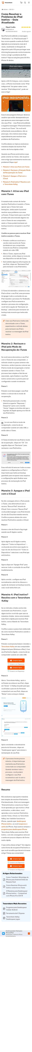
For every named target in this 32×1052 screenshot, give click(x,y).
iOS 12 (15, 31)
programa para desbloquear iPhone (14, 829)
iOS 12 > (12, 9)
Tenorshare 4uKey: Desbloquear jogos (13, 918)
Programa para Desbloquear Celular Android (16, 908)
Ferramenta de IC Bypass (15, 913)
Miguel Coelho (11, 27)
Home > (6, 9)
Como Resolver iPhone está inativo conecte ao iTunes (16, 886)
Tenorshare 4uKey (8, 647)
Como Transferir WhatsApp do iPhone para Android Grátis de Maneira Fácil (17, 879)
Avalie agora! (26, 31)
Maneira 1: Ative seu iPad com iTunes (16, 167)
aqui (15, 162)
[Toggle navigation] (28, 2)
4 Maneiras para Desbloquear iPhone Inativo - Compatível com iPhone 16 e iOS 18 (16, 893)
